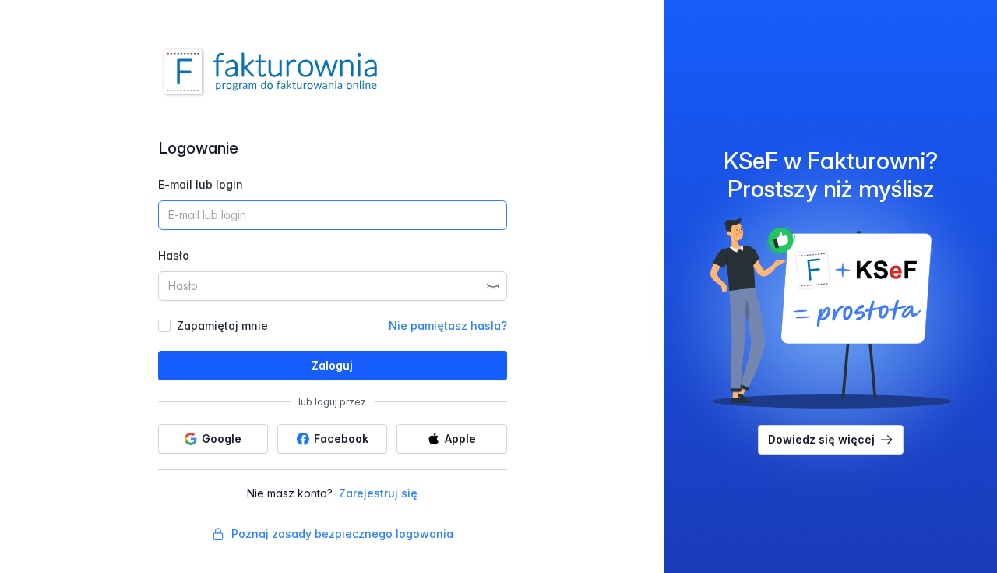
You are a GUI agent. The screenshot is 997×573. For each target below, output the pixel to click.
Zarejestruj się (378, 493)
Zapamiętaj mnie (222, 325)
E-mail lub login (200, 184)
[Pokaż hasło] (493, 286)
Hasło (173, 255)
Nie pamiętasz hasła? (448, 325)
